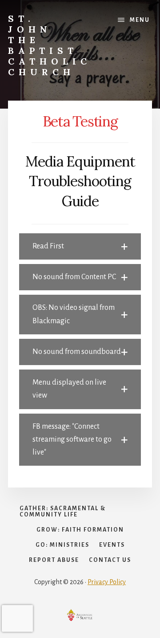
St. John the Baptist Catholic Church (49, 45)
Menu (140, 20)
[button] (80, 246)
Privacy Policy (107, 581)
